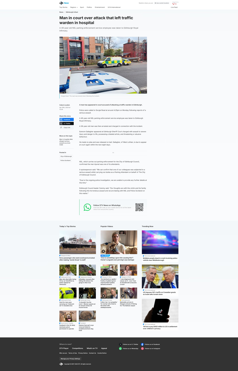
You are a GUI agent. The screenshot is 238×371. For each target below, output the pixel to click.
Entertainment (100, 7)
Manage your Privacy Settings (70, 358)
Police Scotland (65, 160)
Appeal (104, 348)
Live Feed (174, 7)
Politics (89, 7)
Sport (82, 7)
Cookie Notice (101, 353)
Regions (73, 7)
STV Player (64, 348)
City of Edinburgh (66, 156)
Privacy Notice (83, 353)
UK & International (114, 7)
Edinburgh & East (72, 12)
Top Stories (63, 7)
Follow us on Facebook (152, 344)
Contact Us (92, 353)
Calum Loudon (64, 105)
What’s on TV (92, 348)
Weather (141, 3)
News (61, 12)
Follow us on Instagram (152, 348)
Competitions (77, 348)
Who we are (63, 353)
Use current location (162, 3)
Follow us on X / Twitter (130, 344)
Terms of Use (72, 353)
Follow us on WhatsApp (130, 348)
